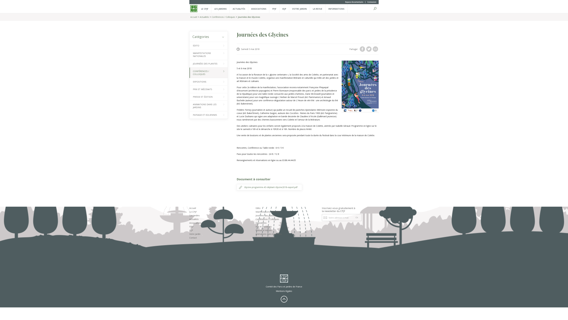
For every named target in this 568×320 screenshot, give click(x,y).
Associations (258, 8)
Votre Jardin (194, 234)
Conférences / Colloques (223, 17)
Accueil (193, 17)
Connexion (371, 2)
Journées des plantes (205, 63)
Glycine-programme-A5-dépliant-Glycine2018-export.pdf (270, 187)
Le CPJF (204, 8)
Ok (356, 217)
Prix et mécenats (202, 89)
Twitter (369, 49)
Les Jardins (220, 8)
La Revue (317, 8)
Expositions (199, 81)
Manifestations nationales (202, 54)
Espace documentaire (354, 2)
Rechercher (375, 8)
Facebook (363, 49)
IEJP (284, 8)
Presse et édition (203, 96)
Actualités (239, 8)
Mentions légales (284, 291)
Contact (193, 237)
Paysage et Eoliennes (205, 114)
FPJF (274, 8)
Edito (196, 45)
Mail (376, 49)
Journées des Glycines (249, 17)
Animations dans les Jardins (205, 106)
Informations (336, 8)
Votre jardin (299, 8)
